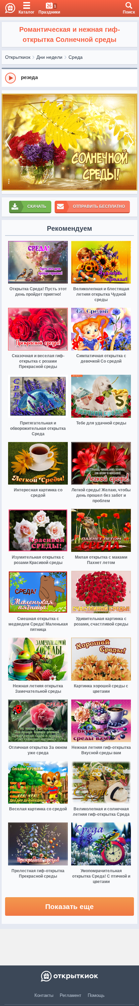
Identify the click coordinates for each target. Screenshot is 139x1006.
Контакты (43, 995)
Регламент (70, 995)
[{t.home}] (69, 976)
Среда (75, 57)
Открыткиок (17, 57)
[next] (131, 142)
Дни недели (49, 57)
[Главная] (7, 8)
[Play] (10, 78)
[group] (69, 78)
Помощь (96, 995)
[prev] (8, 142)
